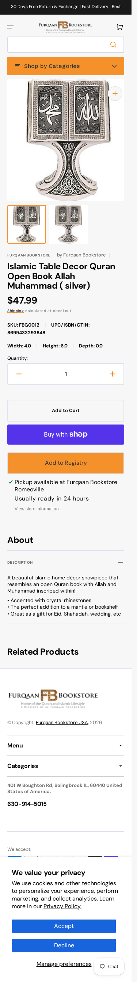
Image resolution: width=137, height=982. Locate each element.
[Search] (114, 45)
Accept (64, 926)
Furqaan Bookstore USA (62, 715)
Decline (64, 945)
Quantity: (17, 351)
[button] (10, 27)
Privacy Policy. (62, 906)
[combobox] (65, 45)
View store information (37, 501)
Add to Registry (66, 455)
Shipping (15, 303)
